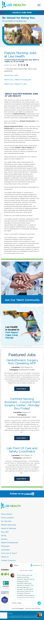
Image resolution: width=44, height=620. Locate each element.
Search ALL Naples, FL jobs (15, 84)
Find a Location (7, 518)
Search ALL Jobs (11, 75)
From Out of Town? (9, 553)
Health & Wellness (8, 528)
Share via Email (27, 65)
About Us (5, 557)
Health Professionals (9, 542)
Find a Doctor (6, 514)
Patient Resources (8, 525)
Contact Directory (8, 560)
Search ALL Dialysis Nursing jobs (17, 80)
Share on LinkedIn (24, 65)
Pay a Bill (5, 532)
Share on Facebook (19, 65)
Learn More (23, 389)
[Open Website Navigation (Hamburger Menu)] (39, 5)
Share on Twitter (22, 65)
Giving (3, 535)
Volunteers (5, 550)
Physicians (5, 546)
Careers (4, 539)
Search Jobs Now (22, 12)
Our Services (6, 521)
